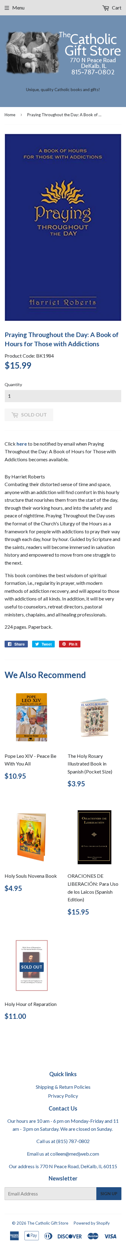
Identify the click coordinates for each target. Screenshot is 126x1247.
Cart (116, 7)
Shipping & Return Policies (63, 1087)
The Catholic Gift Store (47, 1223)
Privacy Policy (63, 1096)
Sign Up (108, 1193)
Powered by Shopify (92, 1223)
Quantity (13, 384)
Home (10, 114)
